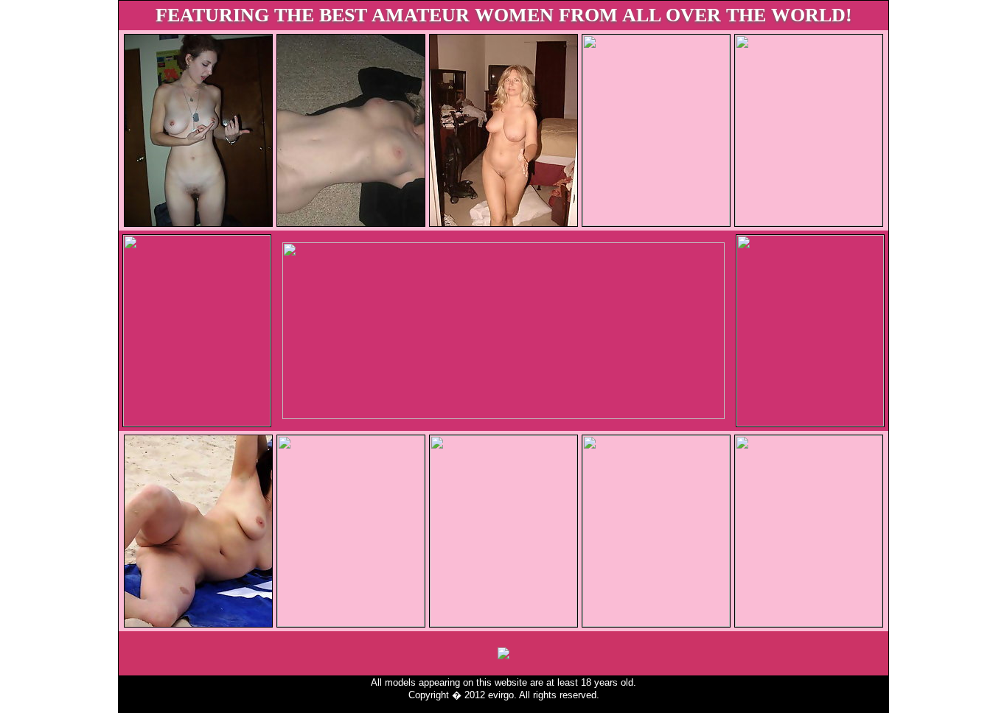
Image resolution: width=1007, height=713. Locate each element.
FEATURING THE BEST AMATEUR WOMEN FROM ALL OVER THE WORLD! (504, 15)
